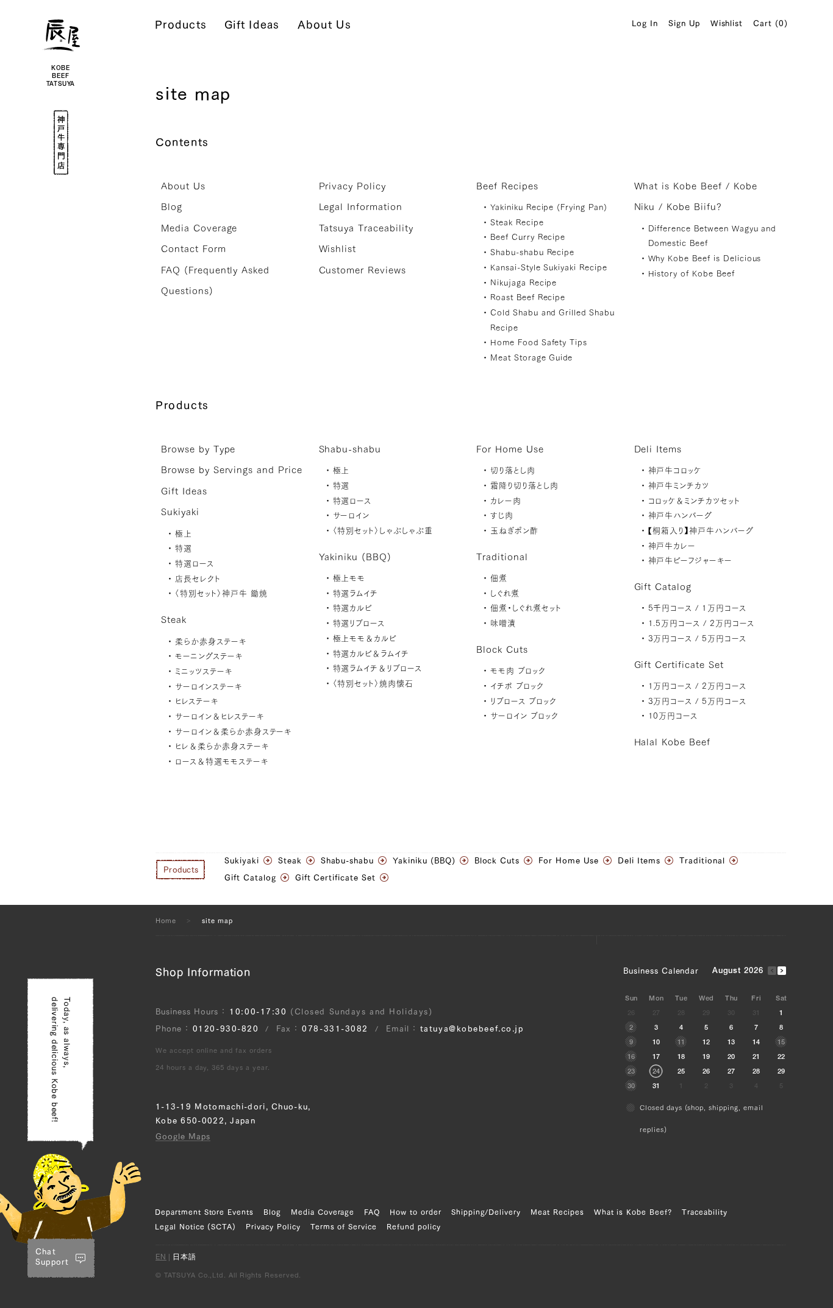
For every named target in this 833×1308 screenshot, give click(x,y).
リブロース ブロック (523, 701)
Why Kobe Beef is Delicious (705, 258)
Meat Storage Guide (531, 358)
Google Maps (183, 1137)
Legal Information (360, 206)
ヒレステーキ (196, 701)
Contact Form (193, 248)
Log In (645, 23)
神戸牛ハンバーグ (680, 515)
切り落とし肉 (512, 470)
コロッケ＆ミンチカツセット (694, 501)
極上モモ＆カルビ (365, 638)
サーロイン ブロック (524, 716)
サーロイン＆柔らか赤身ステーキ (233, 732)
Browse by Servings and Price (231, 469)
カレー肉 (505, 501)
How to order (416, 1211)
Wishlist (726, 23)
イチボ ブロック (517, 686)
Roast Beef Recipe (527, 297)
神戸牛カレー (672, 546)
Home (166, 920)
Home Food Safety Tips (538, 342)
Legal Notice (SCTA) (195, 1226)
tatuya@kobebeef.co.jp (472, 1029)
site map (217, 920)
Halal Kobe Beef (672, 742)
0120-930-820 (226, 1029)
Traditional (502, 556)
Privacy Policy (352, 186)
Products (181, 24)
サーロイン (351, 515)
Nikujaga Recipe (523, 283)
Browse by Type (198, 449)
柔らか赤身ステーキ (210, 641)
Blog (171, 206)
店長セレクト (198, 579)
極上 (183, 534)
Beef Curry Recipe (527, 237)
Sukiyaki (180, 511)
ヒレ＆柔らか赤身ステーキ (222, 746)
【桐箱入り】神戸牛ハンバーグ (701, 531)
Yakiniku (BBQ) (355, 556)
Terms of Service (343, 1226)
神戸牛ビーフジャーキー (690, 560)
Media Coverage (199, 228)
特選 (183, 548)
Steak (174, 619)
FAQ (372, 1211)
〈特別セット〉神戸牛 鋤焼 (221, 593)
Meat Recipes (557, 1211)
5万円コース (724, 638)
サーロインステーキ (208, 687)
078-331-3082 (335, 1029)
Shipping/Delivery (486, 1211)
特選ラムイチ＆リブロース (378, 668)
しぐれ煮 (505, 593)
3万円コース (670, 638)
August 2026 (738, 972)
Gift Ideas (252, 24)
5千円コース (670, 608)
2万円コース (732, 623)
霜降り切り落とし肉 (524, 486)
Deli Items (658, 449)
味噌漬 (503, 623)
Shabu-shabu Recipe (532, 252)
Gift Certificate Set (679, 664)
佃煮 (498, 578)
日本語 (184, 1257)
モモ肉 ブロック (518, 671)
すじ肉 (501, 515)
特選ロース (194, 564)
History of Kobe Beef (691, 274)
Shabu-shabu (350, 449)
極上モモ (349, 578)
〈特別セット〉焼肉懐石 (373, 683)
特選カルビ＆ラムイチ (371, 654)
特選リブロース (359, 623)
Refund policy (413, 1226)
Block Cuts (502, 649)
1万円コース (724, 608)
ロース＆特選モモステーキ (221, 761)
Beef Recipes (507, 186)
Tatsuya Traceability (366, 228)
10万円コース (673, 716)
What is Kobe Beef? (633, 1211)
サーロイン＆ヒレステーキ (219, 716)
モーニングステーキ (209, 656)
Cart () (770, 23)
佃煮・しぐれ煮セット (526, 608)
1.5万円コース (674, 623)
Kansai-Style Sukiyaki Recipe (548, 268)
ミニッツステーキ (203, 671)
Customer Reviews (362, 270)
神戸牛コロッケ (675, 470)
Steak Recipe (517, 223)
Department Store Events (204, 1211)
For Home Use (510, 449)
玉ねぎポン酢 (514, 531)
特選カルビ (353, 608)
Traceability (705, 1211)
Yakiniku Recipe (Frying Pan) (548, 207)
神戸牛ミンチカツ (679, 486)
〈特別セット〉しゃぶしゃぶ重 (383, 531)
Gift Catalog (663, 586)
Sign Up (684, 23)
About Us (324, 24)
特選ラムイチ (356, 593)
